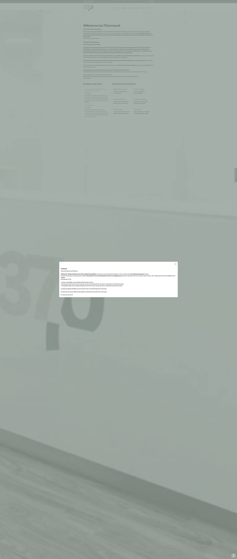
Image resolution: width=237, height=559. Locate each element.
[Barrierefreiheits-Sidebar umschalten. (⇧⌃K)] (233, 555)
